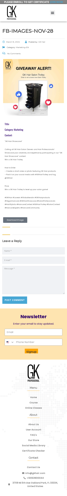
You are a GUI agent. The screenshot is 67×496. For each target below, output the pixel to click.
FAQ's (33, 434)
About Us (33, 424)
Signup (31, 352)
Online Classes (33, 407)
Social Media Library (33, 445)
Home (33, 397)
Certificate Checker (33, 450)
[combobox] (9, 342)
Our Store (33, 440)
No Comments (14, 53)
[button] (52, 12)
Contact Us (33, 467)
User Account (33, 429)
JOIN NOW (56, 2)
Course (33, 402)
